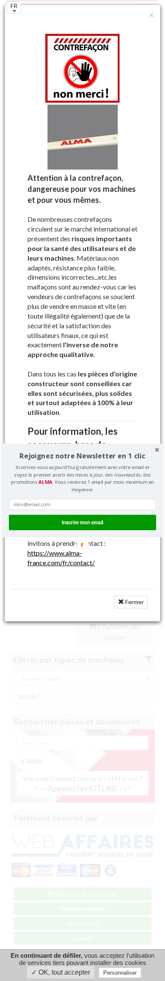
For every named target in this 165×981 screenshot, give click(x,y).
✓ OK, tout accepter (60, 972)
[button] (82, 456)
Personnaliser (120, 973)
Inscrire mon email (82, 522)
